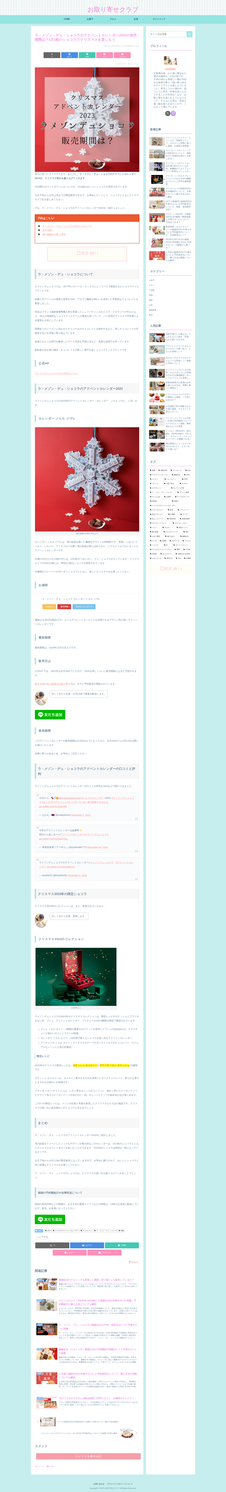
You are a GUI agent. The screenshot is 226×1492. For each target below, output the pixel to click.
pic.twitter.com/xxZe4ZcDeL (53, 839)
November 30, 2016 (97, 847)
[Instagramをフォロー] (173, 113)
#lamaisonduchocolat (70, 798)
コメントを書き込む (88, 1456)
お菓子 (40, 1231)
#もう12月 (47, 802)
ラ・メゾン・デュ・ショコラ (106, 1231)
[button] (104, 55)
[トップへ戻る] (222, 1488)
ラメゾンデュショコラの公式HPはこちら (56, 373)
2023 (49, 1231)
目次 (85, 253)
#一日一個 (84, 802)
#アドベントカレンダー (66, 802)
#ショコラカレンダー (92, 798)
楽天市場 (47, 230)
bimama (171, 68)
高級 (122, 1231)
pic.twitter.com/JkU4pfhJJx (61, 867)
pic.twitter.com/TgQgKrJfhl (53, 806)
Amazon (49, 607)
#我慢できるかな (99, 802)
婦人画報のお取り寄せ (54, 234)
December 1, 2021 (81, 815)
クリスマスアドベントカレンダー (66, 1231)
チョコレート (87, 1231)
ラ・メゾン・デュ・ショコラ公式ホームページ (67, 226)
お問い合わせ (98, 1484)
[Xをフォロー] (167, 113)
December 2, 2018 (77, 875)
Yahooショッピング (84, 607)
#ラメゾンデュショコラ (96, 834)
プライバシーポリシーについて (120, 1484)
